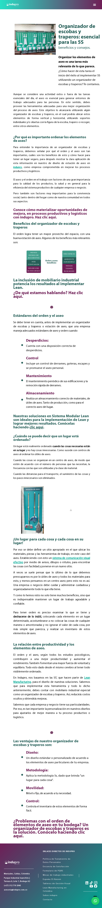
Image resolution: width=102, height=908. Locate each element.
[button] (94, 5)
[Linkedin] (87, 882)
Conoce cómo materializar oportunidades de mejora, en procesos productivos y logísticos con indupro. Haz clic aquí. (50, 213)
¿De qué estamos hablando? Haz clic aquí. (48, 295)
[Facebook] (95, 886)
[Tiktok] (91, 882)
